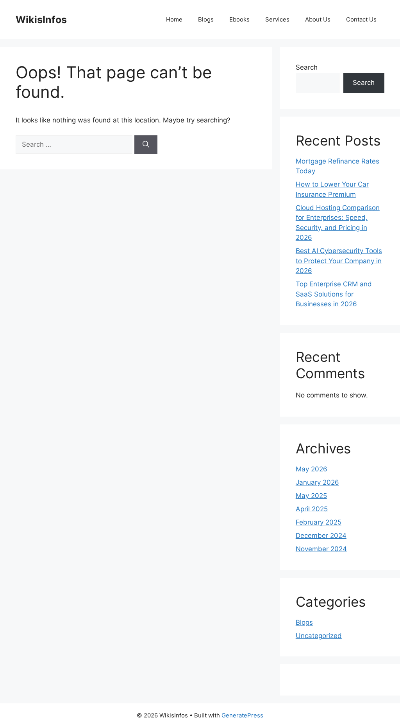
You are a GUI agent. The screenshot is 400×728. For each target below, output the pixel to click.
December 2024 (321, 535)
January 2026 (317, 482)
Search (307, 67)
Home (174, 19)
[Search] (145, 144)
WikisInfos (41, 19)
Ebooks (239, 19)
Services (277, 19)
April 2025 (312, 509)
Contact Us (361, 19)
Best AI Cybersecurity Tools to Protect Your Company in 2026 (339, 261)
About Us (317, 19)
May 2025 (311, 496)
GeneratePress (242, 715)
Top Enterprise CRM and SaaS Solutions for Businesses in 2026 (334, 294)
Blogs (206, 19)
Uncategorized (319, 636)
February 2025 (318, 522)
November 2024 (321, 549)
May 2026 (311, 469)
